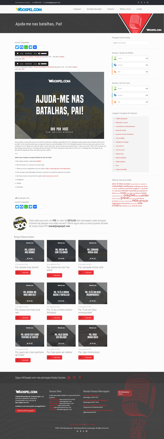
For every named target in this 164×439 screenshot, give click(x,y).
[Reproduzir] (18, 53)
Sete (117, 165)
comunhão (117, 186)
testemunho (133, 203)
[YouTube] (144, 2)
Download (38, 57)
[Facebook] (141, 2)
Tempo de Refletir (121, 169)
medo (123, 193)
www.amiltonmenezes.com (62, 407)
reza (135, 200)
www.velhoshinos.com (66, 403)
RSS (23, 59)
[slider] (44, 53)
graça (138, 191)
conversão (128, 188)
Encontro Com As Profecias (124, 134)
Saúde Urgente (120, 161)
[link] (83, 9)
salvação (143, 200)
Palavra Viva (120, 154)
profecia (141, 198)
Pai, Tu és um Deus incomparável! (87, 311)
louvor (118, 193)
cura (140, 188)
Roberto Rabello (121, 158)
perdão (145, 195)
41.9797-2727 (38, 2)
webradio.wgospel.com (64, 409)
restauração (128, 201)
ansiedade (126, 184)
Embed (62, 57)
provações (121, 201)
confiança (128, 186)
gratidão (133, 191)
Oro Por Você (120, 150)
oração (144, 193)
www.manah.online (64, 405)
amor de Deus (117, 184)
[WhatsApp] (138, 2)
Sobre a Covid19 (90, 424)
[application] (31, 53)
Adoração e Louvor (122, 122)
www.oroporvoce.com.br (50, 176)
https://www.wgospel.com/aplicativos (58, 168)
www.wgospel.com (66, 401)
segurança (116, 203)
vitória (130, 206)
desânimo (145, 188)
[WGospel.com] (28, 9)
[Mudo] (39, 53)
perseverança (116, 198)
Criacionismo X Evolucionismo (125, 126)
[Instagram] (147, 2)
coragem (135, 188)
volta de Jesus (137, 206)
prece (125, 198)
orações (129, 195)
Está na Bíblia (120, 138)
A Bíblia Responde (121, 118)
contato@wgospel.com (52, 2)
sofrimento (125, 203)
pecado (138, 196)
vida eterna (123, 206)
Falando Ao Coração (122, 142)
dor (113, 191)
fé (129, 191)
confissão (115, 188)
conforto (121, 188)
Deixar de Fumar (121, 130)
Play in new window (27, 57)
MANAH (38, 161)
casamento (143, 184)
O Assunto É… (120, 146)
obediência (136, 193)
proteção (115, 201)
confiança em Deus (140, 186)
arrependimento (135, 184)
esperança (117, 191)
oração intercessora (117, 196)
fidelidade (124, 191)
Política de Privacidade (76, 424)
